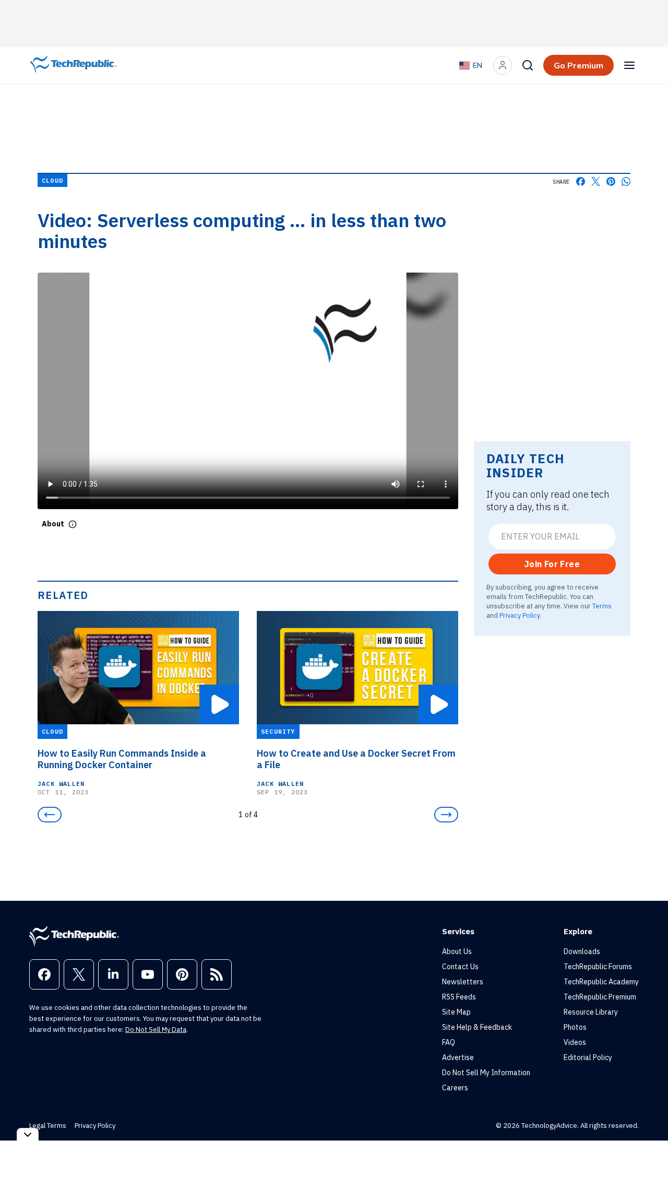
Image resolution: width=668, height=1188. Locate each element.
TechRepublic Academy (601, 981)
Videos (575, 1042)
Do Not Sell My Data (155, 1029)
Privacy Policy (519, 615)
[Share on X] (595, 181)
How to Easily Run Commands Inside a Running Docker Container (122, 759)
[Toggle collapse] (28, 1134)
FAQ (448, 1042)
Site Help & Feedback (477, 1027)
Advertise (458, 1057)
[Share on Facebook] (580, 181)
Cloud (52, 180)
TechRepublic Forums (598, 966)
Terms (602, 606)
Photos (575, 1027)
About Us (457, 951)
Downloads (582, 951)
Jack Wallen (61, 783)
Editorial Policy (588, 1057)
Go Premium (578, 65)
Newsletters (462, 981)
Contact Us (460, 966)
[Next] (446, 814)
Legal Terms (47, 1125)
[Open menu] (629, 65)
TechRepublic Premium (600, 997)
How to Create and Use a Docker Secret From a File (356, 759)
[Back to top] (647, 1156)
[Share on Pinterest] (610, 181)
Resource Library (591, 1012)
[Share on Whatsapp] (626, 181)
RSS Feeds (459, 997)
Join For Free (552, 564)
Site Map (456, 1012)
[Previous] (50, 814)
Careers (455, 1087)
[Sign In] (502, 65)
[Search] (527, 65)
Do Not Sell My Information (486, 1072)
